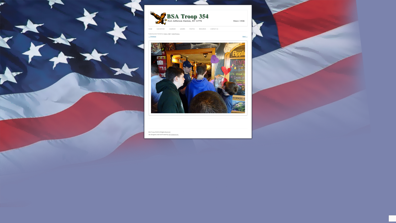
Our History (161, 29)
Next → (245, 36)
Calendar (172, 29)
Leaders (182, 29)
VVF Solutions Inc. (174, 134)
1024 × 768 (167, 34)
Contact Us (214, 29)
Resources (202, 29)
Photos (192, 29)
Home (150, 29)
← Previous (152, 36)
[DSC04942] (198, 77)
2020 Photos (176, 34)
